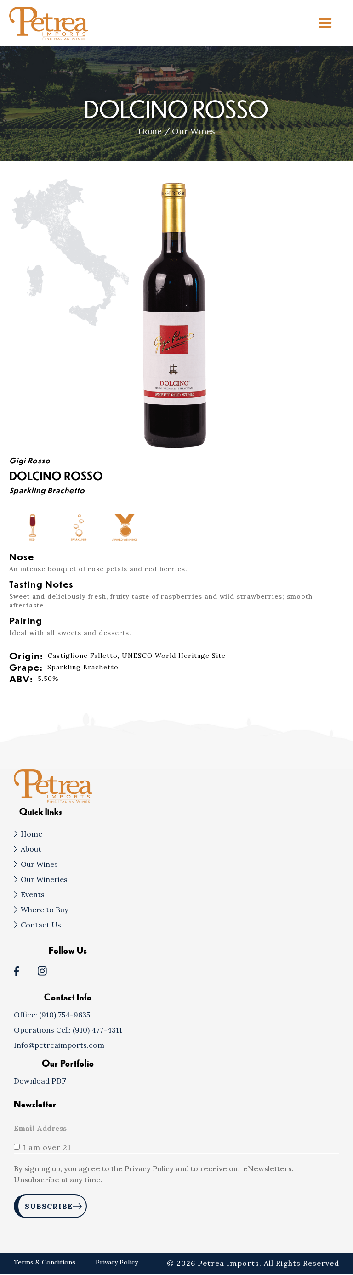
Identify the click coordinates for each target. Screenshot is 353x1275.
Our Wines (193, 131)
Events (33, 894)
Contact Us (41, 924)
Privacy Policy (117, 1262)
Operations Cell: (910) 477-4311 (68, 1029)
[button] (325, 23)
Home (150, 131)
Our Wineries (44, 879)
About (31, 849)
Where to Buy (44, 909)
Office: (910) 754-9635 (52, 1014)
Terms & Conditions (45, 1262)
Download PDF (40, 1080)
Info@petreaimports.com (59, 1045)
